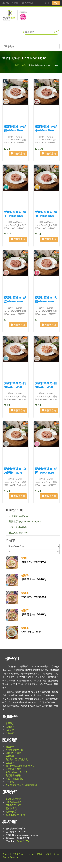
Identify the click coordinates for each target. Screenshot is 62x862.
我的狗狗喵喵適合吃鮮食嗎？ (20, 766)
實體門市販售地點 (14, 778)
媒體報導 (10, 762)
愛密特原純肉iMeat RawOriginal (25, 521)
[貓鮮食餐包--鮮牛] (12, 632)
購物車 (12, 47)
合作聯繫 (10, 781)
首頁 (17, 65)
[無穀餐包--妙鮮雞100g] (12, 562)
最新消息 (5, 3)
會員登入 (10, 723)
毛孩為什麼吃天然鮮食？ (18, 759)
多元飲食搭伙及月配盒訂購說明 (21, 785)
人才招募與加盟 (13, 769)
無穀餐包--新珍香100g (34, 577)
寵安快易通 (11, 808)
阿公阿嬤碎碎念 (13, 802)
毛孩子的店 (11, 811)
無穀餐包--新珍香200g (34, 612)
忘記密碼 (10, 729)
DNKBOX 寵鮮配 (14, 805)
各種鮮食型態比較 (14, 750)
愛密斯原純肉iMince (19, 532)
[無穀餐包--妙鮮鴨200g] (12, 597)
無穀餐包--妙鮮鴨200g (34, 595)
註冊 (47, 3)
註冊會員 (10, 726)
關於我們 (10, 746)
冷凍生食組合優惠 (18, 527)
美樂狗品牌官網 (27, 3)
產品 (24, 65)
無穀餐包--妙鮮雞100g (34, 560)
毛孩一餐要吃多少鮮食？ (18, 772)
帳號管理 (10, 733)
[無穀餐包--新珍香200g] (12, 615)
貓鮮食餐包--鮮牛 (31, 630)
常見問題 (15, 3)
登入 (56, 3)
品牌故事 (10, 756)
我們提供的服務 (13, 775)
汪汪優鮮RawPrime (18, 516)
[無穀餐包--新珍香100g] (12, 580)
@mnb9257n (23, 841)
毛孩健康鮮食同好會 (16, 815)
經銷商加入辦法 (13, 753)
